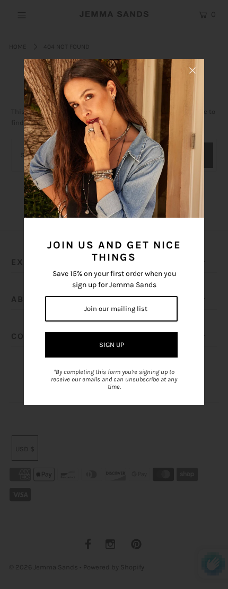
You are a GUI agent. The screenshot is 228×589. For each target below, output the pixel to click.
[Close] (192, 70)
